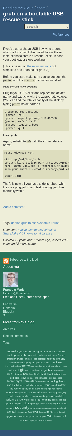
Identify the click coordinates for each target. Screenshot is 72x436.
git (22, 370)
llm (52, 381)
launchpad (57, 378)
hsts (31, 374)
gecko (11, 370)
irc (28, 378)
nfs (33, 389)
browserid (30, 355)
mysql (54, 385)
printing (60, 396)
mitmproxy (34, 385)
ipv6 (24, 378)
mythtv (61, 385)
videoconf (21, 416)
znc (44, 420)
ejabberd (39, 362)
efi (33, 362)
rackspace (17, 403)
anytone (20, 351)
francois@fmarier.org (17, 293)
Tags (6, 342)
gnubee (48, 370)
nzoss (32, 223)
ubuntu (55, 223)
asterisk (50, 351)
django (51, 358)
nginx (37, 389)
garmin (54, 366)
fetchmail (9, 366)
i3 (45, 374)
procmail (30, 400)
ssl (14, 411)
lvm (13, 385)
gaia (32, 366)
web (51, 416)
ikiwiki (49, 374)
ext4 (60, 362)
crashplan (11, 359)
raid (25, 403)
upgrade (11, 416)
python (8, 403)
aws (63, 351)
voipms (43, 416)
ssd (64, 408)
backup (11, 355)
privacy (11, 399)
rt (58, 403)
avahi (58, 351)
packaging (61, 392)
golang (57, 370)
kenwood (43, 378)
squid (59, 408)
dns (63, 358)
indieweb (58, 374)
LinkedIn (9, 308)
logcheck (59, 381)
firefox (26, 366)
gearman (63, 366)
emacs (47, 362)
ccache (40, 355)
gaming (38, 366)
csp (30, 359)
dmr (58, 359)
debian (16, 223)
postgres (51, 396)
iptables (18, 378)
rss (47, 403)
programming (43, 399)
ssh (9, 411)
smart (33, 408)
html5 (36, 374)
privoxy (21, 399)
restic (42, 403)
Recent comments (15, 335)
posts (41, 8)
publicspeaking (59, 400)
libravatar (29, 381)
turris (53, 412)
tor (48, 411)
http (41, 374)
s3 (60, 403)
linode (39, 381)
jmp (36, 378)
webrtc (58, 416)
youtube (38, 420)
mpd (42, 385)
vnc (37, 416)
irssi (32, 378)
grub (9, 374)
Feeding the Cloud (18, 8)
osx (45, 392)
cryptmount (22, 359)
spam (38, 408)
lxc (17, 385)
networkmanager (20, 388)
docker (20, 362)
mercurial (24, 385)
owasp (51, 392)
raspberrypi (33, 403)
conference (60, 355)
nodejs (44, 389)
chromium (49, 355)
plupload (26, 396)
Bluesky (8, 311)
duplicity (27, 362)
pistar (19, 396)
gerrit (17, 370)
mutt (47, 385)
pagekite (12, 396)
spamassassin (49, 408)
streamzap (22, 412)
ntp (53, 389)
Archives (9, 329)
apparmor (40, 351)
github (27, 370)
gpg (62, 370)
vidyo (28, 416)
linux (44, 381)
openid (58, 389)
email (54, 362)
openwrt (22, 392)
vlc (33, 416)
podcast (34, 396)
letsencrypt (14, 381)
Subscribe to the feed (23, 259)
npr (49, 389)
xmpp (31, 420)
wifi (64, 416)
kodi (50, 378)
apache (30, 351)
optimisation (35, 392)
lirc (48, 381)
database (42, 359)
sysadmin (43, 223)
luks (9, 385)
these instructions (39, 66)
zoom (49, 420)
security (22, 407)
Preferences (61, 34)
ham (26, 374)
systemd (33, 411)
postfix (42, 396)
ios (64, 374)
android (11, 351)
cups (34, 359)
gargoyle (47, 366)
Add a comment (13, 207)
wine (22, 420)
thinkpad (42, 412)
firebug (17, 366)
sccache (10, 408)
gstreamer (17, 374)
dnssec (12, 362)
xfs (26, 420)
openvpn (11, 392)
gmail (33, 370)
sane (64, 403)
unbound (61, 412)
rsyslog (53, 403)
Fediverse (10, 304)
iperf (12, 378)
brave (20, 355)
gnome (39, 370)
